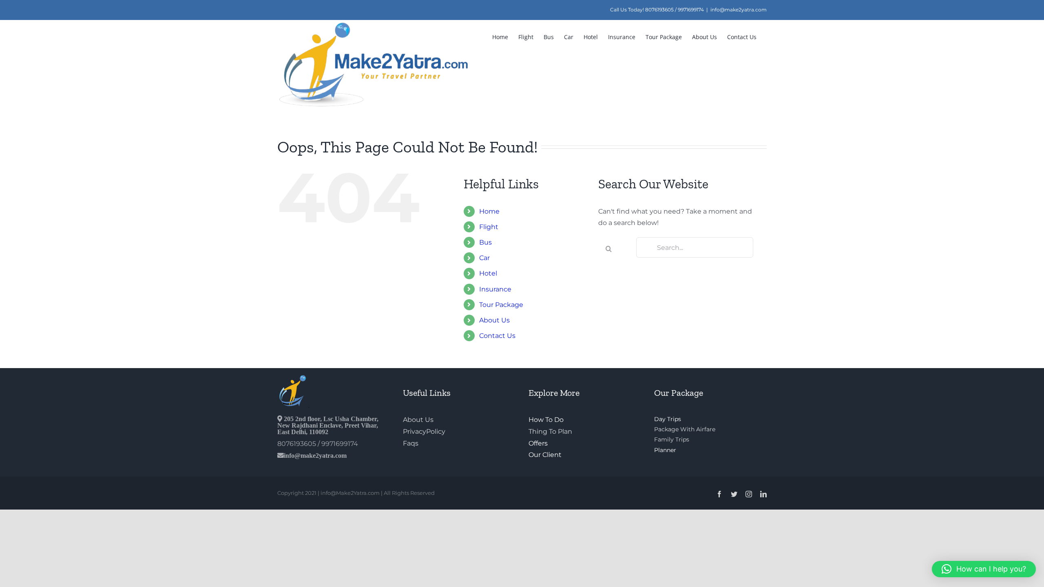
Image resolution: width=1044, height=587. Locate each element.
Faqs (410, 443)
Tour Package (501, 305)
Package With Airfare (684, 429)
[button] (984, 569)
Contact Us (497, 336)
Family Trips (671, 439)
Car (484, 258)
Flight (488, 227)
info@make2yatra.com (738, 10)
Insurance (495, 289)
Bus (485, 242)
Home (489, 211)
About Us (494, 320)
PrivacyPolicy (424, 431)
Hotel (488, 273)
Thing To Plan (550, 431)
